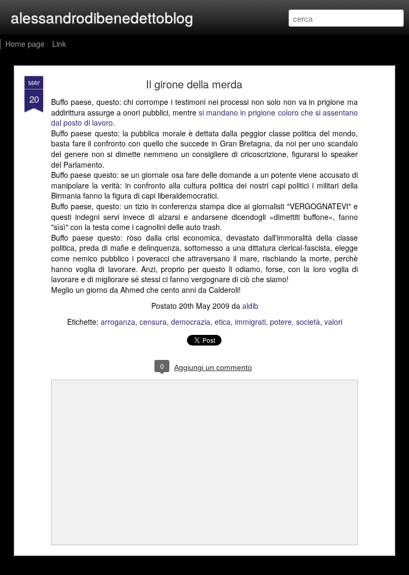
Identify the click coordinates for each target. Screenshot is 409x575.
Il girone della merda (194, 84)
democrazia (190, 321)
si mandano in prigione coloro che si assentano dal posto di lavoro (204, 117)
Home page (25, 43)
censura (153, 321)
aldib (250, 305)
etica (223, 321)
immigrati (250, 321)
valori (333, 321)
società (308, 321)
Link (59, 43)
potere (281, 321)
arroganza (118, 321)
